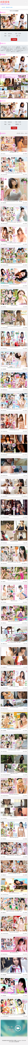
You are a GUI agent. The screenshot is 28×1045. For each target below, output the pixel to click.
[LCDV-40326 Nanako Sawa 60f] (14, 428)
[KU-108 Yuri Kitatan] (14, 815)
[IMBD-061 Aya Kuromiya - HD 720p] (14, 872)
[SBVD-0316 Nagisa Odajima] (14, 685)
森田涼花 (10, 33)
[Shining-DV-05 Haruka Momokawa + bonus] (14, 728)
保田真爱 (18, 133)
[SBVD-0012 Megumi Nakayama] (14, 514)
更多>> (26, 133)
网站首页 (8, 7)
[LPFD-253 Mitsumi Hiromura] (14, 283)
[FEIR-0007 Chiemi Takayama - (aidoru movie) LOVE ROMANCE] (14, 1013)
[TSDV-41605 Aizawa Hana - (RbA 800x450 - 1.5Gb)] (14, 171)
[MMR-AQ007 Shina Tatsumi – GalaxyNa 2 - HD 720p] (14, 493)
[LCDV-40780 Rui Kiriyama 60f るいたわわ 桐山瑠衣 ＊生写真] (14, 200)
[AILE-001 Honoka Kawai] (14, 345)
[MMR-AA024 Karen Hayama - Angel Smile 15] (14, 221)
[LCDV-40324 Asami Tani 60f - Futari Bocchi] (14, 241)
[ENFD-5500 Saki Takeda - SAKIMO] (14, 748)
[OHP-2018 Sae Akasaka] (14, 540)
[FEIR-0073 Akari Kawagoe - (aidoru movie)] (14, 664)
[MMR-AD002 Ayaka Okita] (14, 836)
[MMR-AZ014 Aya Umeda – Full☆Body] (14, 561)
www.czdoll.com (12, 1041)
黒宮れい (23, 133)
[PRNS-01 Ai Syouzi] (14, 599)
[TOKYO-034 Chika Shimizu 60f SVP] (14, 620)
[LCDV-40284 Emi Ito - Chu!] (14, 151)
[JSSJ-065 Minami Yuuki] (14, 473)
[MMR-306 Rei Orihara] (14, 772)
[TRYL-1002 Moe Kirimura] (14, 951)
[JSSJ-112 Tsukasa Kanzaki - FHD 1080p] (14, 641)
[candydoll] (5, 4)
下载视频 (14, 39)
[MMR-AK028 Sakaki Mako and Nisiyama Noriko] (14, 262)
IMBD (11, 7)
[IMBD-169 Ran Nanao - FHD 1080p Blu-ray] (14, 854)
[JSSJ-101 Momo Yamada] (14, 706)
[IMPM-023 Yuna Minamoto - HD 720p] (14, 579)
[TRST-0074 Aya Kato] (14, 304)
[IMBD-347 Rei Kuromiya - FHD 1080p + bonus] (14, 910)
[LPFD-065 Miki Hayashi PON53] (14, 387)
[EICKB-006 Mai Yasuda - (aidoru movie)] (14, 366)
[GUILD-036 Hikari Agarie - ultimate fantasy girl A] (14, 452)
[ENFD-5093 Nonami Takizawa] (14, 793)
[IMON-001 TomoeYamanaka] (14, 931)
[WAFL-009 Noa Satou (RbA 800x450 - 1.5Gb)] (14, 408)
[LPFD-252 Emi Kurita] (14, 993)
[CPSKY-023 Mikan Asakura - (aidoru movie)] (14, 325)
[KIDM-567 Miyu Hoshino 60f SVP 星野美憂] (14, 972)
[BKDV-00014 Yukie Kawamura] (14, 891)
